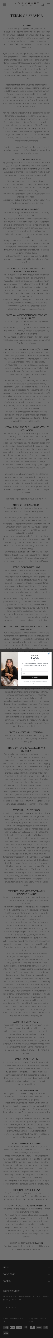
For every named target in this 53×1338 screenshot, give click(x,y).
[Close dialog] (49, 654)
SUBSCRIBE (35, 677)
